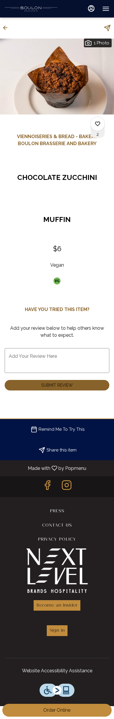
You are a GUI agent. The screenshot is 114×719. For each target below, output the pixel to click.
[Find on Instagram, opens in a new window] (66, 486)
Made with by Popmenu (45, 468)
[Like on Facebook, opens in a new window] (47, 486)
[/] (57, 569)
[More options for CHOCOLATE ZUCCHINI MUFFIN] (98, 124)
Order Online (56, 710)
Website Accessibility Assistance (57, 670)
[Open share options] (107, 28)
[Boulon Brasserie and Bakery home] (31, 8)
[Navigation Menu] (105, 9)
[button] (7, 27)
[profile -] (91, 8)
